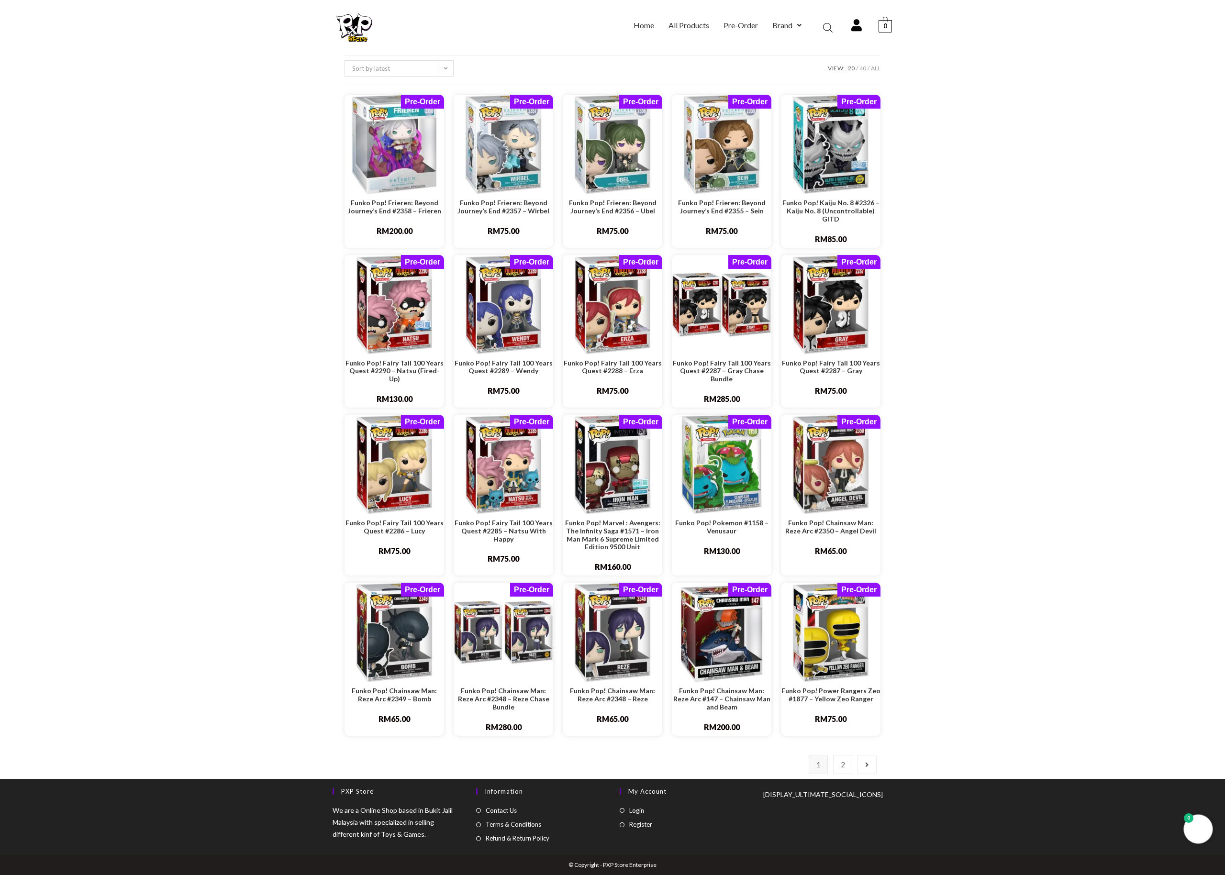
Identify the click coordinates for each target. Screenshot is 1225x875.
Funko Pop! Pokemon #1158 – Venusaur (721, 527)
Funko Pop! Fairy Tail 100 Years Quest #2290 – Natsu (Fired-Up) (394, 371)
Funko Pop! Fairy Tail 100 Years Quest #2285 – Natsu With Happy (504, 531)
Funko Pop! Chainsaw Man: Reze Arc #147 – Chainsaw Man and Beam (721, 699)
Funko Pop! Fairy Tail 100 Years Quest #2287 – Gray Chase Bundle (722, 371)
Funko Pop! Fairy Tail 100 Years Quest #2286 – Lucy (394, 527)
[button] (787, 25)
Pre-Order (741, 25)
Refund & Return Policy (517, 838)
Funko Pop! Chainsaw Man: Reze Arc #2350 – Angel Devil (830, 527)
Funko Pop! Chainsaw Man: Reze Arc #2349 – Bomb (394, 695)
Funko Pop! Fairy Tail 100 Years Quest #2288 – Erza (613, 367)
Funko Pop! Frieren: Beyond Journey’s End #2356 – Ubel (613, 207)
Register (640, 824)
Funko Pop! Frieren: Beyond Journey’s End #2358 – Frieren (394, 207)
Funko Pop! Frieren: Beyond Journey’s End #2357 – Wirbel (503, 207)
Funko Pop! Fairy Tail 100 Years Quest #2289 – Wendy (504, 367)
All (875, 68)
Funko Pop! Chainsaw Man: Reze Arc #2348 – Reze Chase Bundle (503, 699)
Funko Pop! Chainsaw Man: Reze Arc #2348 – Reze (612, 695)
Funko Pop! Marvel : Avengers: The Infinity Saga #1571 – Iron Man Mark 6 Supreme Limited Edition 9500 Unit (612, 535)
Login (636, 810)
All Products (688, 25)
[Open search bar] (828, 27)
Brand (782, 25)
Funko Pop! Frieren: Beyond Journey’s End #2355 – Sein (722, 207)
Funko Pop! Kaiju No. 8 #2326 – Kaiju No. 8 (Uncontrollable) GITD (831, 211)
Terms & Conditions (513, 824)
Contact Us (501, 810)
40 (862, 68)
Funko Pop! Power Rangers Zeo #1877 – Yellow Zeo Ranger (830, 695)
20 (851, 68)
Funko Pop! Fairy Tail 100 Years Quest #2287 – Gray (831, 367)
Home (644, 25)
